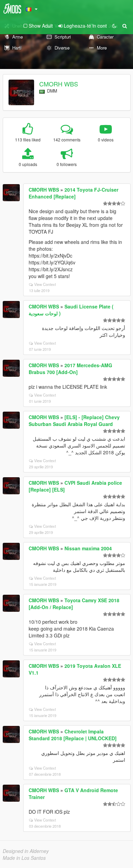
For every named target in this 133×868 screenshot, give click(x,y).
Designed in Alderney (26, 851)
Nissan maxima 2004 (88, 548)
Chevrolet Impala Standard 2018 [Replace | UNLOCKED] (73, 735)
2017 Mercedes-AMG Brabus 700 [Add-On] (70, 368)
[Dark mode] (114, 25)
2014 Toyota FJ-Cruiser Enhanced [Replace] (73, 193)
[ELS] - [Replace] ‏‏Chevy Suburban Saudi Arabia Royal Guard (74, 420)
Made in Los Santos (24, 857)
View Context (45, 284)
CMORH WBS (58, 83)
